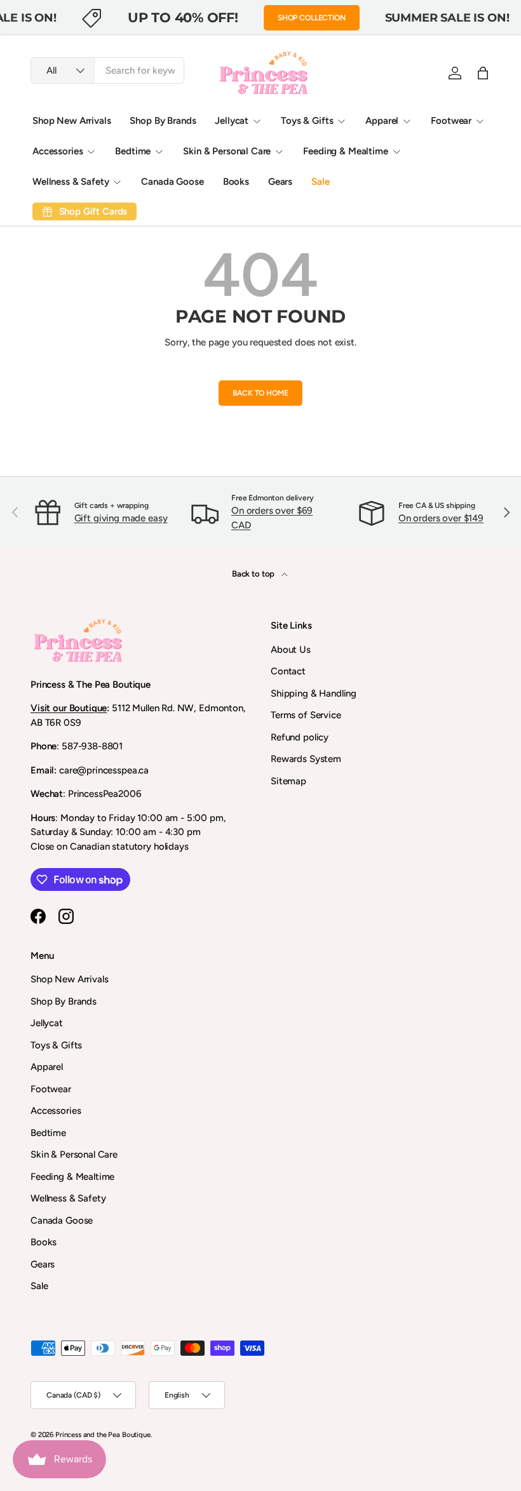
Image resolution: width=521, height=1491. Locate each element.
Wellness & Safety (67, 1198)
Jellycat (46, 1023)
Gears (280, 181)
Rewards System (306, 759)
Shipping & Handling (313, 693)
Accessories (55, 1110)
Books (236, 181)
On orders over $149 (441, 518)
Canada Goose (172, 181)
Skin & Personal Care (74, 1154)
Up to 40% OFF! (183, 17)
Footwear (50, 1089)
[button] (483, 73)
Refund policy (299, 737)
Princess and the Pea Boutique (103, 1434)
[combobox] (107, 70)
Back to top (254, 573)
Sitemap (288, 781)
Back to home (260, 393)
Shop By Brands (163, 120)
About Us (291, 649)
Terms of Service (306, 715)
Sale (320, 181)
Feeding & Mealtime (72, 1176)
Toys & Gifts (56, 1045)
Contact (288, 671)
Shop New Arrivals (71, 120)
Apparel (46, 1067)
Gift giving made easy (121, 518)
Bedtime (48, 1133)
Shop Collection (312, 17)
